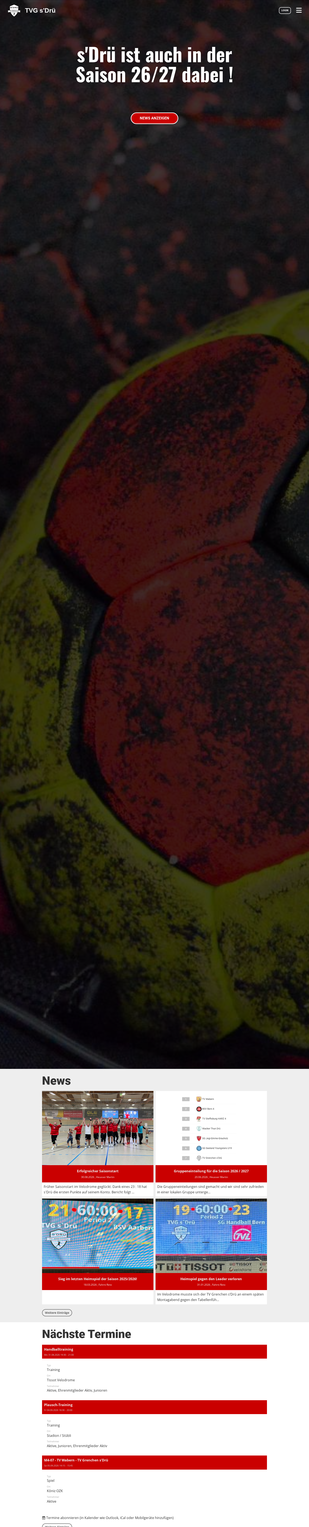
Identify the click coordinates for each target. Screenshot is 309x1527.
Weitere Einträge (57, 1313)
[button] (154, 1371)
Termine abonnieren (62, 1517)
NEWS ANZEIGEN (154, 118)
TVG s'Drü (40, 10)
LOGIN (284, 10)
